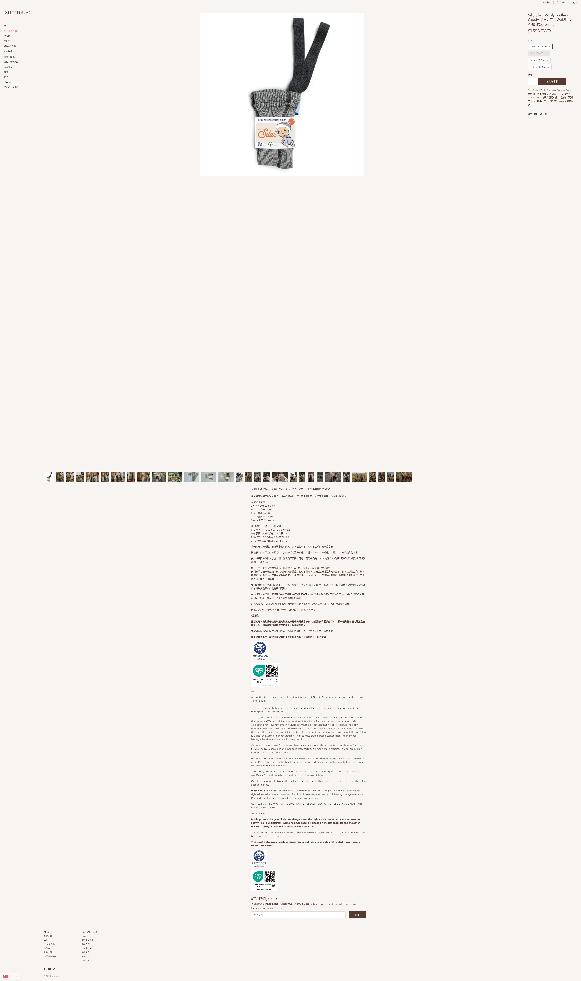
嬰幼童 (7, 41)
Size (530, 40)
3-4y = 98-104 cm (540, 67)
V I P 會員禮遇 (50, 944)
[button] (514, 240)
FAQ (84, 936)
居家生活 (8, 51)
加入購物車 (552, 81)
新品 (6, 25)
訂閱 (357, 914)
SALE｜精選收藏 (11, 30)
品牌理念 (48, 940)
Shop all (7, 82)
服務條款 (86, 960)
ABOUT (47, 932)
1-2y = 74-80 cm (539, 53)
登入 (543, 2)
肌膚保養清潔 (10, 56)
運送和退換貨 (88, 940)
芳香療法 (8, 66)
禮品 (6, 77)
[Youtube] (49, 969)
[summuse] (18, 12)
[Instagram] (54, 969)
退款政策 (86, 956)
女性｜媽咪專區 (11, 61)
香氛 (6, 72)
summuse (56, 976)
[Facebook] (45, 969)
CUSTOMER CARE (90, 932)
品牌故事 (48, 936)
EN (562, 2)
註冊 (548, 2)
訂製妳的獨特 (50, 956)
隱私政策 (86, 944)
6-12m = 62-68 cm (540, 46)
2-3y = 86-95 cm (539, 60)
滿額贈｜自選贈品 (12, 87)
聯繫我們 (86, 952)
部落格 (47, 948)
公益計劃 (48, 952)
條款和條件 (87, 948)
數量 (530, 74)
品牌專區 (8, 36)
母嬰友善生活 (10, 46)
